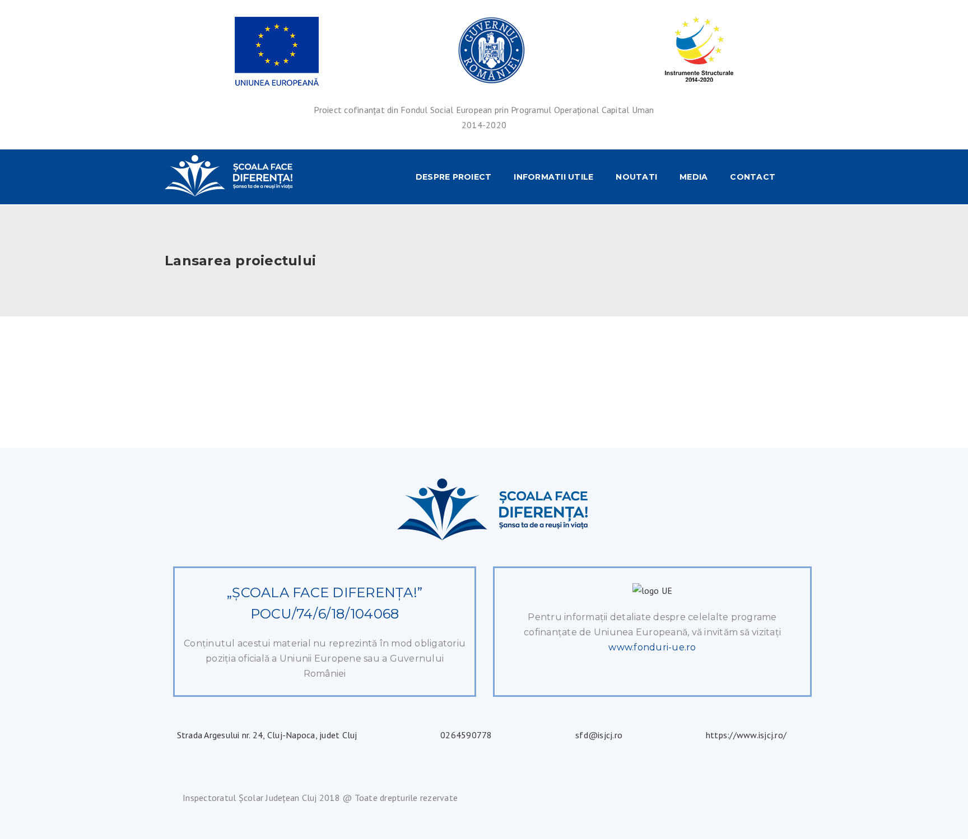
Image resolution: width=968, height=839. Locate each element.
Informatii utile (553, 177)
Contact (752, 177)
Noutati (636, 177)
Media (694, 177)
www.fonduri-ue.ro (652, 647)
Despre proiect (454, 177)
